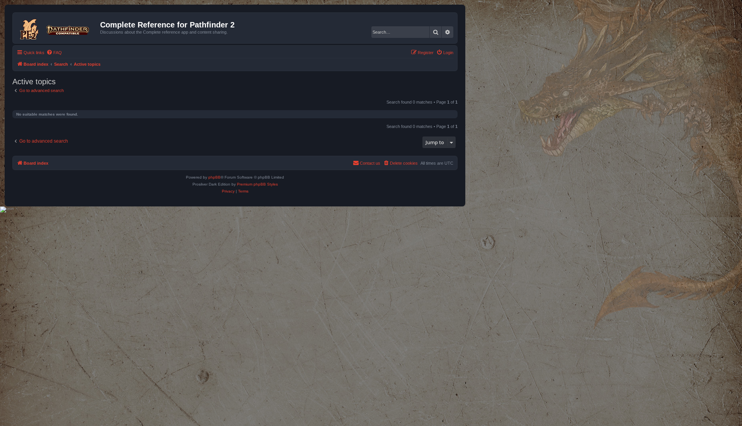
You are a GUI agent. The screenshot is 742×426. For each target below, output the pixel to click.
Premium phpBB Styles (257, 184)
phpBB (214, 177)
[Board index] (57, 28)
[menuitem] (54, 52)
